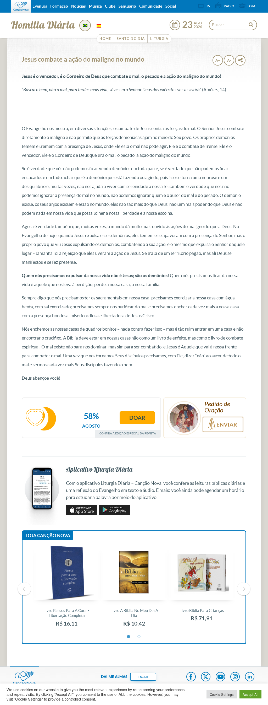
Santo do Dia (131, 39)
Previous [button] (24, 588)
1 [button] (129, 637)
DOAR (143, 677)
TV (208, 6)
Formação (59, 6)
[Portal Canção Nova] (21, 6)
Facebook (191, 677)
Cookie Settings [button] (222, 694)
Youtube (220, 677)
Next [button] (243, 588)
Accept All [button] (250, 694)
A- (229, 60)
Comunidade (150, 6)
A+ (217, 60)
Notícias (78, 6)
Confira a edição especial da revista (127, 433)
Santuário (127, 6)
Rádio (229, 6)
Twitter (206, 677)
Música (95, 6)
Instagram (235, 677)
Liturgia (159, 39)
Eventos (39, 6)
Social (170, 6)
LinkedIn (249, 677)
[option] (66, 589)
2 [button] (139, 637)
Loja (251, 6)
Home (105, 39)
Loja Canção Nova (48, 535)
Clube (110, 6)
